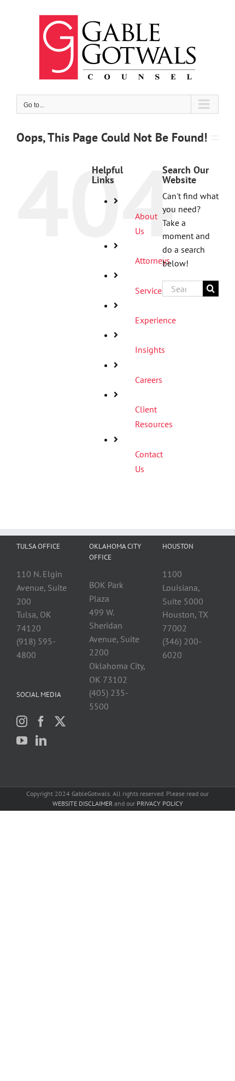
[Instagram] (21, 721)
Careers (148, 379)
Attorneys (152, 260)
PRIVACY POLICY (160, 803)
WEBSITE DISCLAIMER (82, 803)
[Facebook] (41, 721)
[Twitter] (60, 721)
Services (150, 290)
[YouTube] (21, 740)
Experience (155, 320)
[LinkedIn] (41, 740)
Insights (150, 349)
